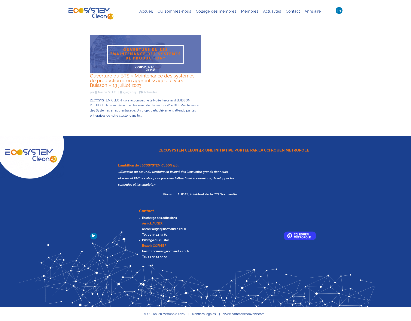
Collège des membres (216, 11)
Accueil (146, 11)
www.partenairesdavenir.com (243, 314)
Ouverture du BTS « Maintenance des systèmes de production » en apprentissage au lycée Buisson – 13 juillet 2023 (142, 80)
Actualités (272, 11)
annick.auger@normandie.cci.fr (164, 229)
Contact (293, 11)
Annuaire (313, 11)
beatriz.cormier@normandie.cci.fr (165, 251)
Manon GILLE (107, 92)
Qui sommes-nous (174, 11)
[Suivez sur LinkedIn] (339, 10)
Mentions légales (204, 314)
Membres (249, 11)
